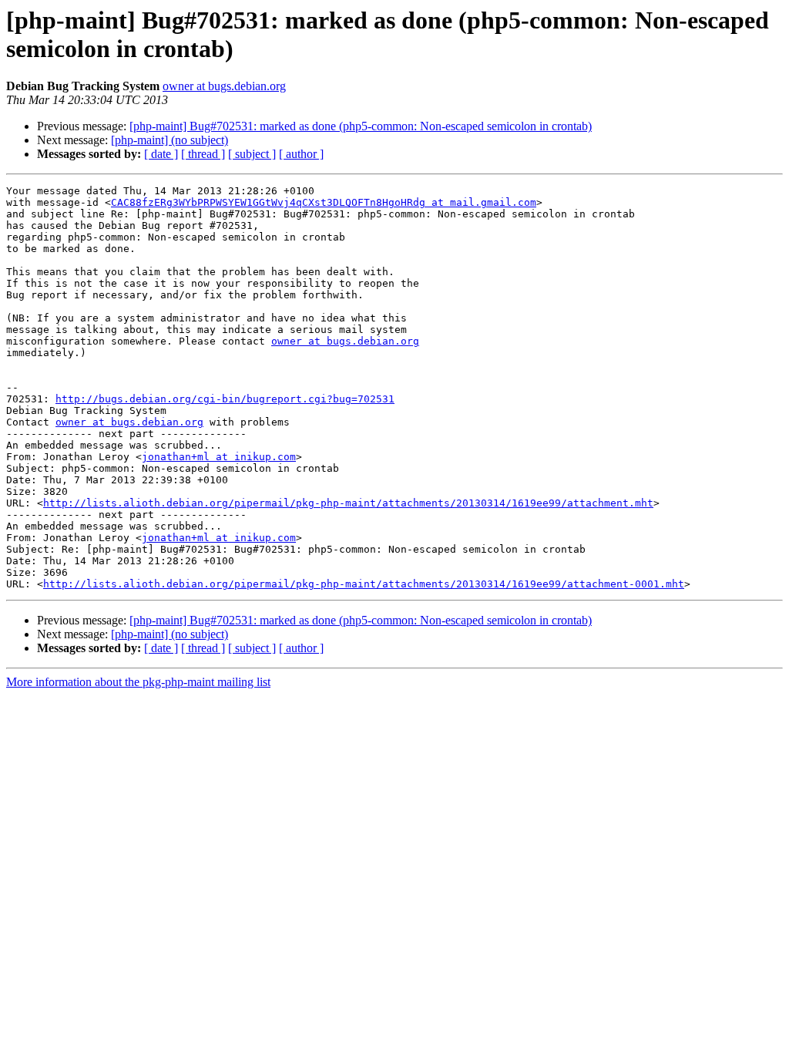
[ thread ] (203, 153)
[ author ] (301, 153)
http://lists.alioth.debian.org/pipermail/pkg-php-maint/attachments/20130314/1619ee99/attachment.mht (348, 503)
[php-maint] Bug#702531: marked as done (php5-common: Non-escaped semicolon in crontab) (360, 126)
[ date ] (161, 153)
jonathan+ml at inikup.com (219, 457)
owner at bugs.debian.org (224, 86)
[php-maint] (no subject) (169, 139)
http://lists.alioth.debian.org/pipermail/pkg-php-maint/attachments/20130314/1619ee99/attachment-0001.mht (363, 584)
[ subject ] (252, 153)
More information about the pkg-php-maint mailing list (138, 681)
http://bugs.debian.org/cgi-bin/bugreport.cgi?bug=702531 (224, 399)
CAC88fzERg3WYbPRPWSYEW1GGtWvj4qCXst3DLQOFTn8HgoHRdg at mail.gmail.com (323, 202)
